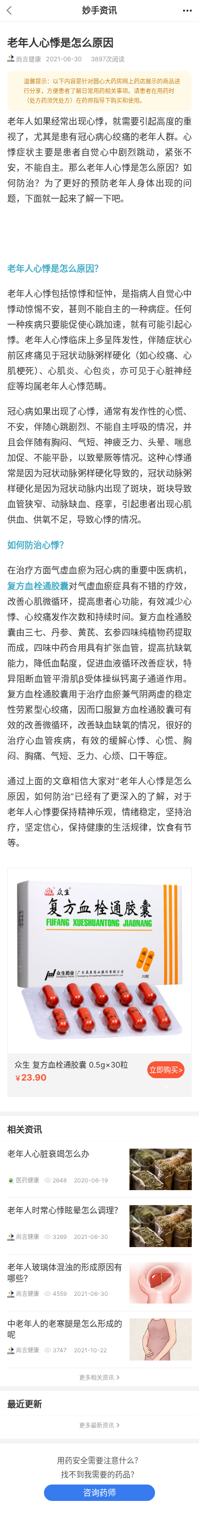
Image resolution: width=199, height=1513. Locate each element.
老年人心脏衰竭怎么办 (48, 1154)
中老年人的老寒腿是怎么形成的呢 (64, 1329)
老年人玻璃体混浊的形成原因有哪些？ (64, 1273)
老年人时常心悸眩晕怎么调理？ (64, 1210)
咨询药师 (99, 1493)
